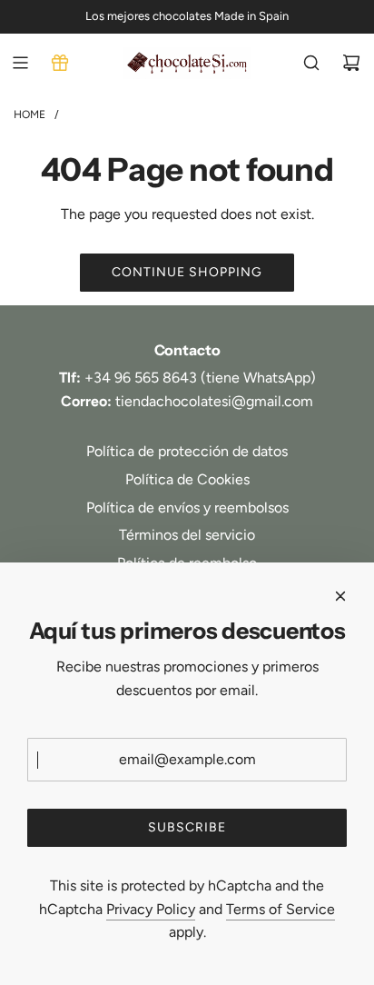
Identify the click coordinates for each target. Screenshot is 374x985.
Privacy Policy (150, 909)
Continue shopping (187, 272)
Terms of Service (280, 909)
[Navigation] (20, 63)
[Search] (311, 63)
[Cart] (351, 63)
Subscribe (187, 827)
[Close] (340, 596)
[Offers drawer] (60, 63)
